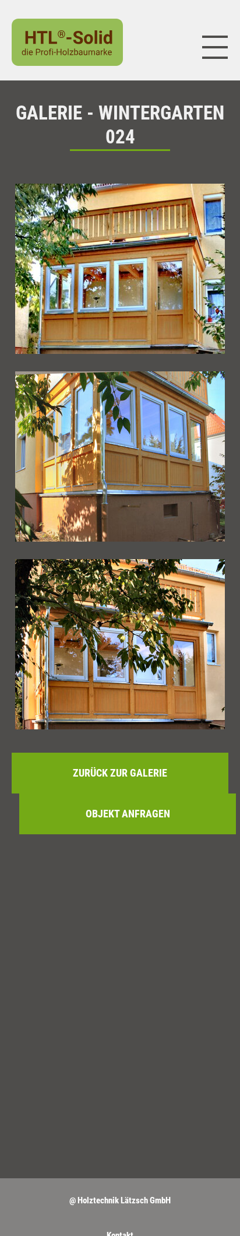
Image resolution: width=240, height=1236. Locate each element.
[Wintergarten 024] (120, 269)
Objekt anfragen (128, 813)
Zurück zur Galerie (120, 773)
